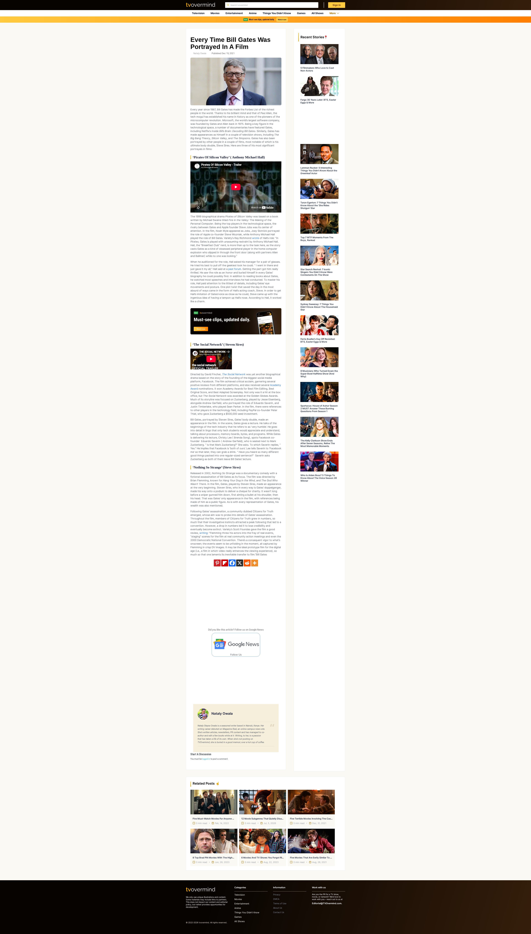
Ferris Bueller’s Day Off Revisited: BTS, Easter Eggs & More (317, 340)
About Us (277, 908)
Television (198, 13)
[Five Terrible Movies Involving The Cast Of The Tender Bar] (311, 802)
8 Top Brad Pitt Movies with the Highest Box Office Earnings (225, 857)
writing (203, 532)
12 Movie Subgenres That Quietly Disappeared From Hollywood (274, 818)
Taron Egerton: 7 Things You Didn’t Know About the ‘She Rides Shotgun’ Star (319, 205)
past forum (234, 269)
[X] (239, 563)
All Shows (317, 13)
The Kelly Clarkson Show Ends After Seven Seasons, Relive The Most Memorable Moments (317, 443)
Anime (253, 13)
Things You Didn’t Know (277, 13)
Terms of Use (279, 903)
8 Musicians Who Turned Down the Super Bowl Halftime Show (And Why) (319, 374)
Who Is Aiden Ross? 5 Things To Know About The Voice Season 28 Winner (318, 478)
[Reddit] (247, 563)
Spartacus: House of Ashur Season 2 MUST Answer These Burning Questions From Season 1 (319, 408)
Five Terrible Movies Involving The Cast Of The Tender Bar (321, 818)
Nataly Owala (199, 53)
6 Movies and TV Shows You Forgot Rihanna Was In (268, 857)
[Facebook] (232, 563)
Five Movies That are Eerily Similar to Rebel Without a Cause (322, 857)
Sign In (337, 5)
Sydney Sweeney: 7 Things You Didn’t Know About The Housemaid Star (319, 307)
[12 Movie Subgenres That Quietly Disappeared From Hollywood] (262, 802)
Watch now (282, 20)
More (333, 13)
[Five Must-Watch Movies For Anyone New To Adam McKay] (213, 802)
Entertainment (234, 13)
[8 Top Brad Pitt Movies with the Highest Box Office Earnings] (213, 841)
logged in (206, 759)
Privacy (276, 894)
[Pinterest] (217, 563)
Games (301, 13)
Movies (215, 13)
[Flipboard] (224, 563)
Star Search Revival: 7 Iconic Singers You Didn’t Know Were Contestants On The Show (316, 272)
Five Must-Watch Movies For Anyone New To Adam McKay (224, 818)
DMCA (276, 899)
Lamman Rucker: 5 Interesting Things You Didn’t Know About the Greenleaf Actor (318, 170)
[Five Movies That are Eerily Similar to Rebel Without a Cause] (311, 841)
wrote (255, 238)
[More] (254, 563)
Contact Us (278, 912)
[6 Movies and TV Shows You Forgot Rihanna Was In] (262, 841)
